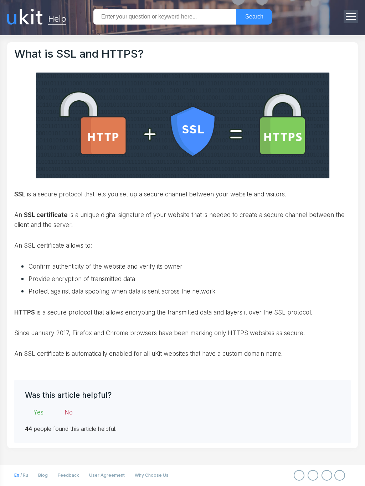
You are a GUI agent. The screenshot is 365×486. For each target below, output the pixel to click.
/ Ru (21, 475)
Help (57, 18)
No (69, 412)
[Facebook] (299, 475)
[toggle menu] (351, 16)
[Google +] (327, 475)
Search (254, 17)
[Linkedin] (339, 475)
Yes (38, 412)
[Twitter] (313, 475)
